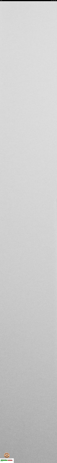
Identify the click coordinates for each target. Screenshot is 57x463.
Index (51, 0)
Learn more (1, 461)
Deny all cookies (10, 460)
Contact (55, 0)
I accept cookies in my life (4, 460)
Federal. (1, 0)
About (53, 0)
